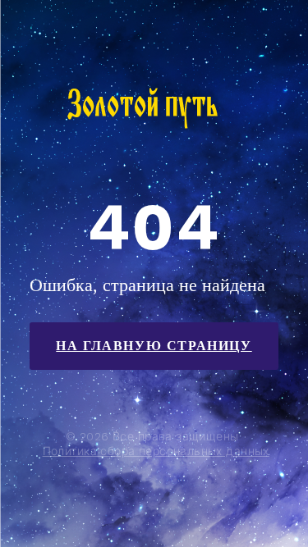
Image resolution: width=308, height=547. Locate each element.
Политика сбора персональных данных (156, 451)
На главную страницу (153, 346)
